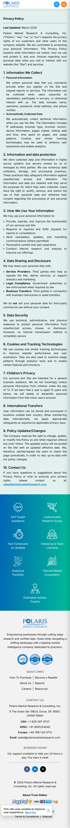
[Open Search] (57, 4)
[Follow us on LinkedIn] (35, 769)
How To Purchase (20, 677)
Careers (26, 688)
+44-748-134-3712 (40, 732)
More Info (30, 812)
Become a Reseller (46, 677)
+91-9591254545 (39, 727)
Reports (39, 683)
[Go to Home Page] (35, 623)
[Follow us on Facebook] (27, 769)
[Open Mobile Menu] (64, 4)
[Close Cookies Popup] (48, 810)
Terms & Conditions (27, 816)
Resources (41, 688)
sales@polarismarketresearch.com (25, 484)
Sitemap (47, 816)
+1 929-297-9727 (38, 721)
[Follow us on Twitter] (43, 769)
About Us (25, 683)
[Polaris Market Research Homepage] (11, 4)
